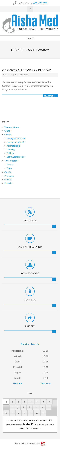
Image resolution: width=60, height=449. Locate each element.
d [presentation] (24, 401)
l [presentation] (29, 407)
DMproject (36, 443)
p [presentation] (6, 413)
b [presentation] (12, 401)
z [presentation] (43, 413)
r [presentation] (12, 413)
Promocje (30, 220)
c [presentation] (18, 401)
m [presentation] (36, 407)
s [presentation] (18, 413)
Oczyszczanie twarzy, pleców (26, 70)
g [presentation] (43, 401)
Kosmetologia (30, 273)
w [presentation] (37, 413)
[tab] (6, 402)
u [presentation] (30, 413)
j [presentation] (17, 407)
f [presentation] (37, 401)
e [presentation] (31, 401)
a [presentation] (6, 401)
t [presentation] (24, 413)
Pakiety (30, 326)
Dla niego (30, 299)
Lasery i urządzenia (30, 246)
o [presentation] (48, 407)
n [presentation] (42, 407)
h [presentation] (49, 401)
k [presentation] (23, 407)
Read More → (50, 96)
